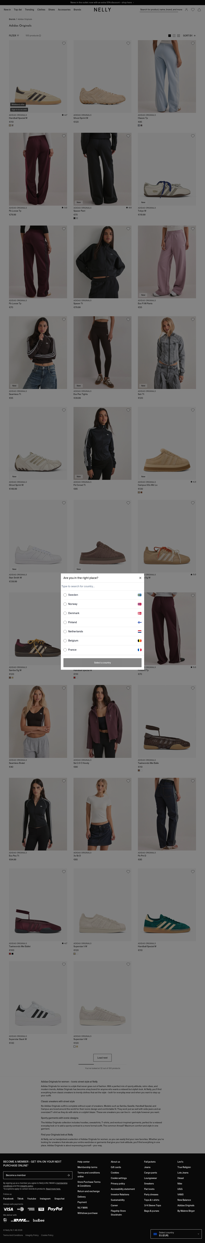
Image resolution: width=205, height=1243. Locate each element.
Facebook (8, 1198)
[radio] (65, 595)
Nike (179, 1183)
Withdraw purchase (88, 1213)
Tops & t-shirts (151, 1200)
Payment (82, 1202)
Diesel (180, 1178)
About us (115, 1161)
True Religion (184, 1167)
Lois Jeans (182, 1172)
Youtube (31, 1198)
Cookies (115, 1172)
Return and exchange (89, 1191)
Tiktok (20, 1198)
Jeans (147, 1167)
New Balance (184, 1200)
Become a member (16, 1175)
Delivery (82, 1196)
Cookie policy (47, 1235)
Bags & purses (151, 1210)
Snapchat (59, 1198)
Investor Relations (120, 1194)
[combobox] (102, 586)
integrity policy (26, 1186)
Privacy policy (118, 1183)
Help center (84, 1161)
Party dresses (151, 1194)
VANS (180, 1194)
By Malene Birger (186, 1210)
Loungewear (150, 1178)
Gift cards (116, 1167)
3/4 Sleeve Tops (152, 1205)
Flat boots (149, 1189)
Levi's (180, 1161)
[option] (102, 595)
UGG (180, 1189)
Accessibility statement (123, 1189)
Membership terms (87, 1167)
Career (114, 1205)
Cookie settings (119, 1178)
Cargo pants (150, 1172)
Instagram (45, 1198)
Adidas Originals (185, 1205)
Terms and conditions (13, 1235)
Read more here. (53, 1189)
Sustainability (118, 1200)
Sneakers (149, 1183)
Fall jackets (150, 1161)
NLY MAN (83, 1207)
